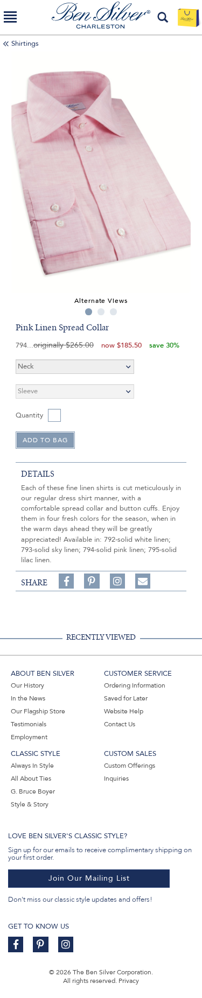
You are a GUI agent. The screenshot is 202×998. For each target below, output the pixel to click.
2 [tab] (101, 311)
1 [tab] (88, 311)
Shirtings (25, 43)
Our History (27, 685)
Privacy (129, 980)
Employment (29, 737)
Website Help (123, 711)
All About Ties (31, 778)
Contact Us (119, 724)
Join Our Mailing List (89, 878)
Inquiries (116, 778)
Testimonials (28, 724)
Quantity (29, 415)
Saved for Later (126, 698)
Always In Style (32, 765)
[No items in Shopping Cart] (188, 17)
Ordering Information (134, 685)
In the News (28, 698)
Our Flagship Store (38, 711)
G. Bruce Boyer (33, 791)
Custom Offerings (129, 765)
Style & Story (29, 804)
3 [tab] (113, 311)
